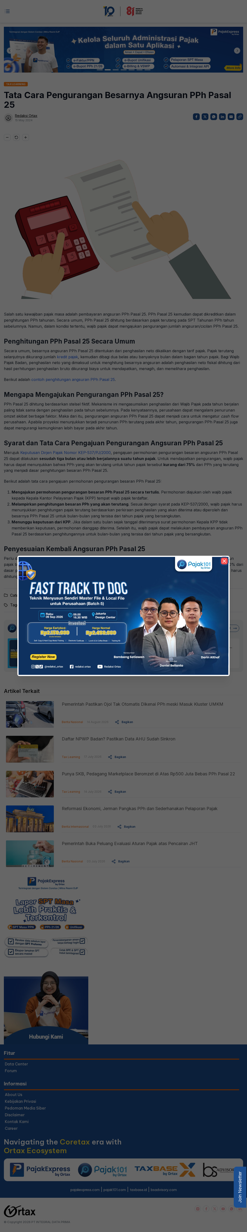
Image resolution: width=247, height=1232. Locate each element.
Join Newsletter (239, 1187)
